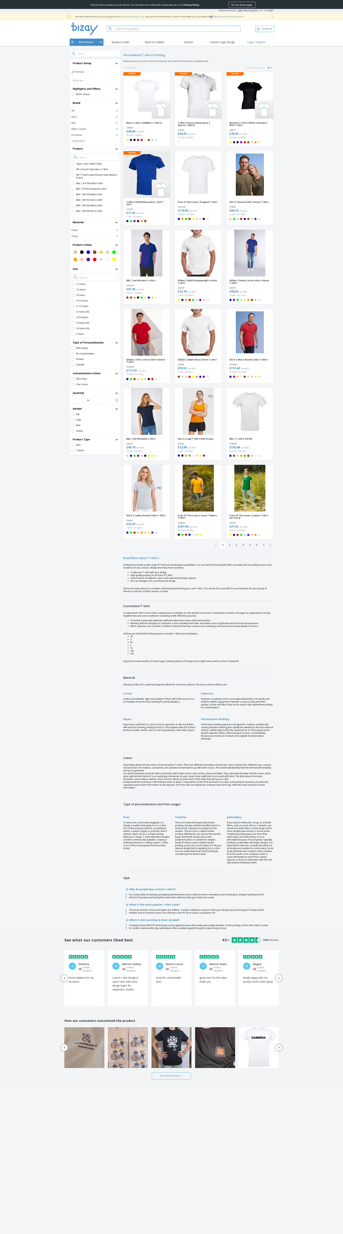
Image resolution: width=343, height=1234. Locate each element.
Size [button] (75, 269)
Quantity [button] (78, 393)
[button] (95, 110)
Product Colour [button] (82, 244)
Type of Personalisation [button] (88, 342)
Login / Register (256, 42)
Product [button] (78, 148)
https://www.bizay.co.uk (132, 16)
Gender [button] (77, 408)
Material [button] (78, 222)
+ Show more (78, 140)
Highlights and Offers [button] (86, 88)
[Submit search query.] (73, 53)
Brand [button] (76, 103)
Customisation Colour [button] (87, 373)
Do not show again (241, 4)
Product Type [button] (81, 439)
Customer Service (227, 10)
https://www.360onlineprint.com (228, 16)
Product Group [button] (82, 63)
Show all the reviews (170, 1075)
